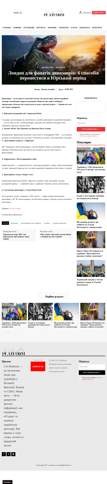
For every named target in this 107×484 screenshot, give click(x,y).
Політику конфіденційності (92, 378)
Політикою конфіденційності (89, 136)
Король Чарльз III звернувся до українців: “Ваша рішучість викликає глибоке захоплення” (90, 253)
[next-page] (7, 332)
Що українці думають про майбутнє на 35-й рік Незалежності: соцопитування (89, 224)
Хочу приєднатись (91, 372)
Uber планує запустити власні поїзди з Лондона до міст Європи (55, 235)
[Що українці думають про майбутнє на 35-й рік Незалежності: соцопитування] (91, 210)
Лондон (60, 67)
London (47, 223)
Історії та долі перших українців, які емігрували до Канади (39, 325)
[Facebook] (82, 106)
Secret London (15, 208)
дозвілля (47, 67)
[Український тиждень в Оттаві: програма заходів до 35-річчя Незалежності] (91, 268)
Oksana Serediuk (48, 89)
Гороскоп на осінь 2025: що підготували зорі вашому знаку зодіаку (16, 236)
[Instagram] (9, 454)
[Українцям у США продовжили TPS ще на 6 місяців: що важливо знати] (91, 155)
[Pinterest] (94, 106)
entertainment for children (31, 223)
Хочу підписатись (90, 129)
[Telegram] (13, 454)
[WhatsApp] (100, 106)
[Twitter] (88, 106)
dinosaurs (14, 223)
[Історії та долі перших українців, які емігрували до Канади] (91, 184)
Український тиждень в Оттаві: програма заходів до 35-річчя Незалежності (90, 282)
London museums (59, 223)
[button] (18, 12)
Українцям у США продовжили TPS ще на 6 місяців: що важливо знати (91, 169)
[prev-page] (3, 332)
